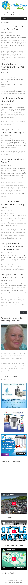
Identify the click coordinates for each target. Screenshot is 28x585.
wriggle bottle (4, 305)
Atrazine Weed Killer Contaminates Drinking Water (12, 204)
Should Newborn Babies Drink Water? (12, 99)
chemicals (21, 231)
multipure (17, 121)
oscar (16, 269)
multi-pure (20, 151)
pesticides (3, 235)
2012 (21, 268)
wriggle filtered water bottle (10, 268)
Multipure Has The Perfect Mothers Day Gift (13, 131)
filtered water (19, 54)
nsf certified (9, 55)
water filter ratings (14, 195)
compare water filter (19, 52)
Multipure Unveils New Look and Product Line (12, 276)
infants (12, 123)
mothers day (15, 151)
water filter (16, 190)
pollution (13, 235)
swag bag (20, 269)
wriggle (23, 269)
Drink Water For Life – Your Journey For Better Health (12, 67)
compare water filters (6, 185)
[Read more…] (4, 47)
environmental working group (7, 54)
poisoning (8, 235)
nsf (23, 54)
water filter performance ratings (14, 192)
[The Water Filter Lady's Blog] (14, 9)
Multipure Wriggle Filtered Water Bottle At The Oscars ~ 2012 (12, 246)
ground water (4, 234)
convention (3, 304)
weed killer (20, 238)
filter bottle (11, 269)
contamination (9, 232)
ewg (15, 54)
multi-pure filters (20, 266)
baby (7, 121)
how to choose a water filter (14, 234)
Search (3, 310)
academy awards (5, 269)
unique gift (8, 154)
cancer (18, 229)
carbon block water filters (16, 182)
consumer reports (15, 185)
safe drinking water (19, 235)
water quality (7, 237)
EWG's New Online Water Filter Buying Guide (13, 27)
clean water (12, 52)
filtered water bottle (12, 266)
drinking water (7, 123)
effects (2, 238)
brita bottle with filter (16, 302)
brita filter (8, 182)
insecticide (22, 234)
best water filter (17, 51)
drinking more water (15, 90)
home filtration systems (18, 187)
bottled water (9, 297)
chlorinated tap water (6, 184)
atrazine (11, 51)
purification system (17, 55)
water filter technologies (10, 193)
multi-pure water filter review (17, 188)
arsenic (7, 51)
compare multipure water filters (18, 184)
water (22, 55)
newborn (16, 123)
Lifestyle (6, 582)
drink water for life (9, 93)
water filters (9, 59)
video (23, 93)
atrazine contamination (11, 229)
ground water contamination (11, 238)
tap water (9, 124)
